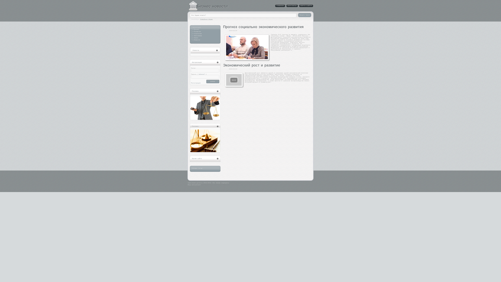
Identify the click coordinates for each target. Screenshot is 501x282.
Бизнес (196, 29)
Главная (280, 5)
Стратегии (198, 33)
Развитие (197, 31)
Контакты (292, 5)
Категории (197, 27)
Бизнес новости (212, 6)
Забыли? (201, 74)
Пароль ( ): (199, 74)
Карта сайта (306, 5)
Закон (196, 38)
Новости (197, 40)
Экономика (198, 35)
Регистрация (196, 83)
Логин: (193, 68)
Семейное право (206, 19)
